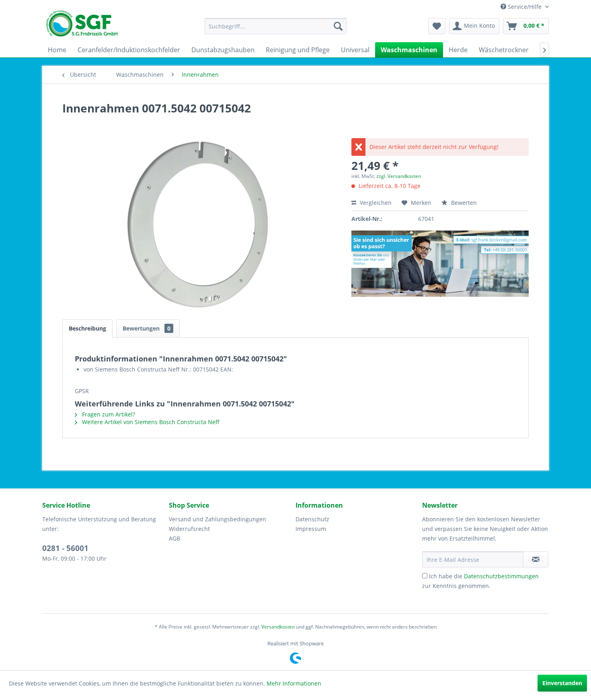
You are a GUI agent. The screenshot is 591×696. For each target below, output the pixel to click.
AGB (174, 538)
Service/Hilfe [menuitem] (524, 6)
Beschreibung (87, 328)
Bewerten (463, 202)
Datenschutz (312, 519)
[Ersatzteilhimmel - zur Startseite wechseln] (81, 26)
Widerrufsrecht (189, 529)
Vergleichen (375, 202)
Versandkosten (278, 626)
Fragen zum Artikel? (107, 414)
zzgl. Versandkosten (398, 176)
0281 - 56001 (65, 548)
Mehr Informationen (294, 683)
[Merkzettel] (436, 26)
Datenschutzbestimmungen (501, 576)
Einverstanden (562, 683)
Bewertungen (146, 328)
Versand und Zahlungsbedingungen (217, 519)
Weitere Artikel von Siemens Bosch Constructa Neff (150, 422)
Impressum (311, 529)
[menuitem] (276, 26)
